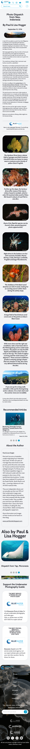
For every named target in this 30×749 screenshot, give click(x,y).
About (15, 674)
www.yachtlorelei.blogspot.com (12, 521)
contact (14, 678)
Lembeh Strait (19, 83)
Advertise (15, 690)
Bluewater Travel (9, 649)
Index (15, 686)
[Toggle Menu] (27, 2)
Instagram (15, 698)
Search (20, 6)
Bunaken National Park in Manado (11, 85)
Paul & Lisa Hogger (16, 24)
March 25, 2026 (23, 436)
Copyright (15, 694)
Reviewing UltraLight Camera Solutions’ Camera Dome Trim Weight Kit (12, 428)
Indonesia (12, 127)
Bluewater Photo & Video (15, 611)
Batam (26, 102)
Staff (15, 682)
